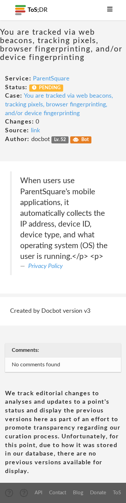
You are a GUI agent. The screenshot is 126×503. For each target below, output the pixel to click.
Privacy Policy (45, 266)
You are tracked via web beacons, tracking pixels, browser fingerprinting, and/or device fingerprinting (59, 104)
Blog (78, 492)
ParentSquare (51, 79)
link (35, 131)
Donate (98, 492)
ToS (117, 492)
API (38, 492)
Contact (57, 492)
